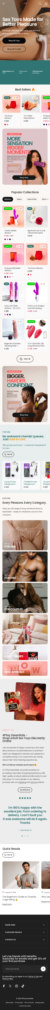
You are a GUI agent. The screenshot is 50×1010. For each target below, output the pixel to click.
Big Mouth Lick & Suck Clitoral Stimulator (36, 231)
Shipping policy (39, 1002)
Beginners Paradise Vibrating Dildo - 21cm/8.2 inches (12, 345)
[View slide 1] (22, 836)
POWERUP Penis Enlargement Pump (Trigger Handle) (30, 485)
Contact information (25, 1006)
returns (33, 782)
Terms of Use (33, 976)
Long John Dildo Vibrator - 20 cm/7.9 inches (12, 308)
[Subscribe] (43, 968)
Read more (7, 904)
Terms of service (29, 1002)
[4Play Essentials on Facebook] (3, 986)
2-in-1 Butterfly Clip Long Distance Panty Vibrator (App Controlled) (36, 347)
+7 (13, 277)
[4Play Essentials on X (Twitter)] (10, 986)
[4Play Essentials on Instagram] (16, 986)
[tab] (7, 199)
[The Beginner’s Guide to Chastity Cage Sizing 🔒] (20, 875)
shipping (22, 782)
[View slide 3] (27, 836)
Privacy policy (19, 1002)
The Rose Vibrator (8, 117)
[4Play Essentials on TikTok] (22, 986)
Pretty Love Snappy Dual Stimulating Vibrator (36, 308)
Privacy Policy (7, 978)
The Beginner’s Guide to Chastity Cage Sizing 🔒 (19, 898)
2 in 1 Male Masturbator (29, 117)
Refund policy (10, 1002)
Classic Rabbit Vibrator (10, 231)
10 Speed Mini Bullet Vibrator (12, 269)
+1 (12, 239)
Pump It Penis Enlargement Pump (10, 484)
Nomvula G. (26, 830)
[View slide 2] (25, 836)
